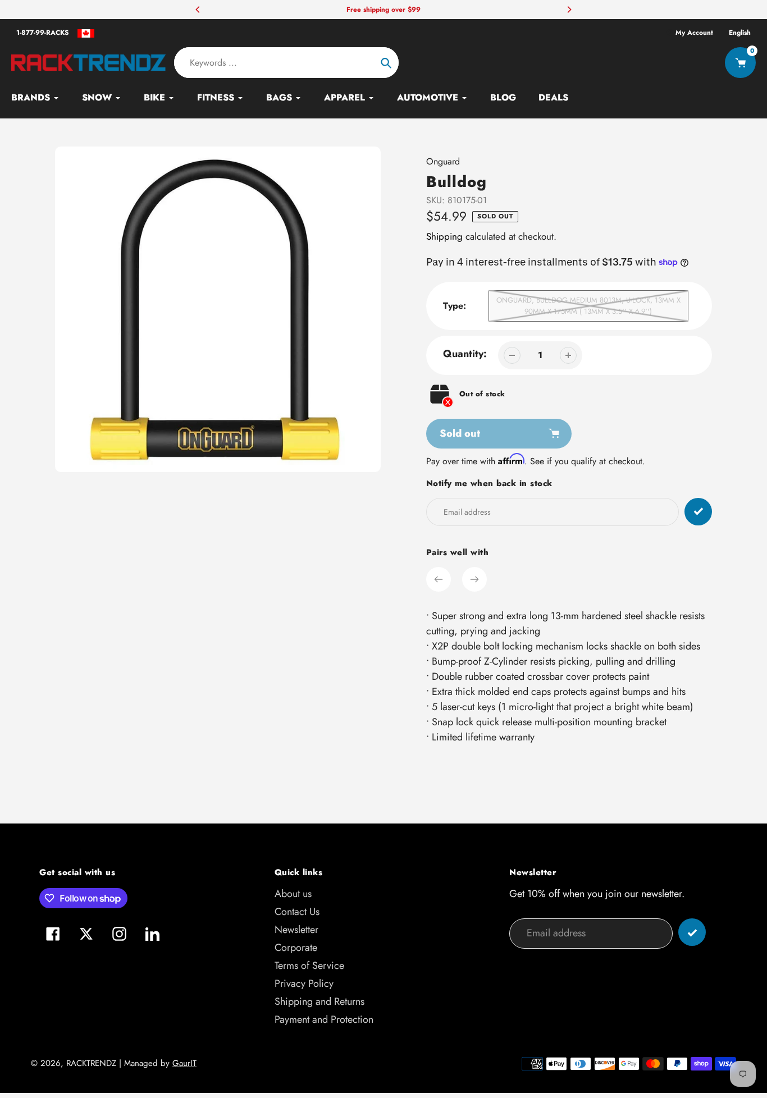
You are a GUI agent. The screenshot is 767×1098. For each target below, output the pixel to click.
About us (293, 893)
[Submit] (692, 932)
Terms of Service (309, 965)
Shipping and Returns (319, 1001)
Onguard (443, 161)
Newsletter (296, 929)
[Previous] (198, 9)
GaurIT (184, 1063)
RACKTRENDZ (91, 1063)
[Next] (568, 9)
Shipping (444, 236)
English (740, 33)
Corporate (296, 947)
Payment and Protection (324, 1019)
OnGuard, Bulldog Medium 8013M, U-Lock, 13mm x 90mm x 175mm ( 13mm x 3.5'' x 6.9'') (588, 306)
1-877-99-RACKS (42, 33)
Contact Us (297, 911)
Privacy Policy (304, 983)
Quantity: (465, 353)
